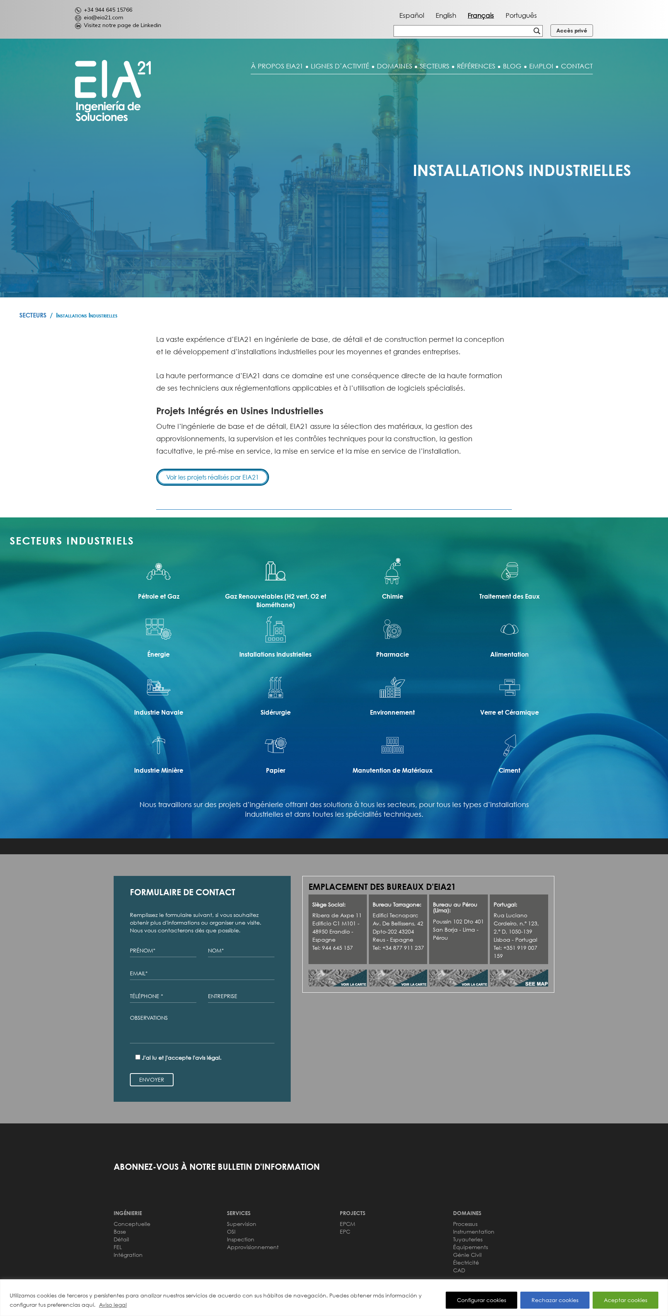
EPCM (347, 1223)
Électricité (466, 1262)
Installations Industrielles (275, 654)
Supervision (241, 1223)
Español (411, 15)
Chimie (392, 596)
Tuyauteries (467, 1239)
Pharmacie (392, 654)
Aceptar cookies (625, 1300)
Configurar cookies (481, 1300)
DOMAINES (394, 66)
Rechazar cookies (555, 1300)
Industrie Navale (158, 712)
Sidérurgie (276, 712)
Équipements (470, 1247)
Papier (275, 770)
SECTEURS (434, 66)
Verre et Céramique (509, 712)
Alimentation (509, 654)
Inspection (240, 1239)
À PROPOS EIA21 (277, 66)
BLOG (512, 66)
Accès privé (571, 30)
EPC (345, 1231)
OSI (231, 1231)
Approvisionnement (253, 1247)
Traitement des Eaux (509, 596)
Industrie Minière (158, 770)
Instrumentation (473, 1231)
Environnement (392, 712)
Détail (121, 1239)
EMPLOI (541, 66)
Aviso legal (113, 1304)
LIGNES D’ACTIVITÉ (340, 66)
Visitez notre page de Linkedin (122, 25)
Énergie (158, 654)
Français (481, 15)
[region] (334, 1297)
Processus (465, 1223)
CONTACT (577, 66)
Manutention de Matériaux (393, 770)
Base (120, 1231)
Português (521, 15)
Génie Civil (467, 1254)
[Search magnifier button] (537, 31)
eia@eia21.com (103, 17)
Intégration (128, 1254)
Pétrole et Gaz (158, 596)
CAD (459, 1270)
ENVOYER (151, 1079)
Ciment (509, 770)
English (446, 15)
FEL (118, 1247)
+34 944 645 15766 (108, 9)
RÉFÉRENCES (476, 66)
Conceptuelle (132, 1223)
